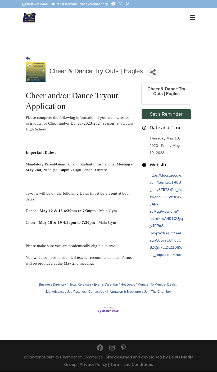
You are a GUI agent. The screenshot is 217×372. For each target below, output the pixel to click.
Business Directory (52, 284)
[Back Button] (28, 58)
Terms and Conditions (131, 364)
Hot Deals (128, 284)
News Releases (80, 284)
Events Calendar (106, 284)
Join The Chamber (157, 292)
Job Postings (76, 292)
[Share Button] (153, 72)
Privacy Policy (93, 364)
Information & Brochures (124, 292)
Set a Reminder (166, 114)
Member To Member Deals (157, 284)
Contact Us (96, 292)
